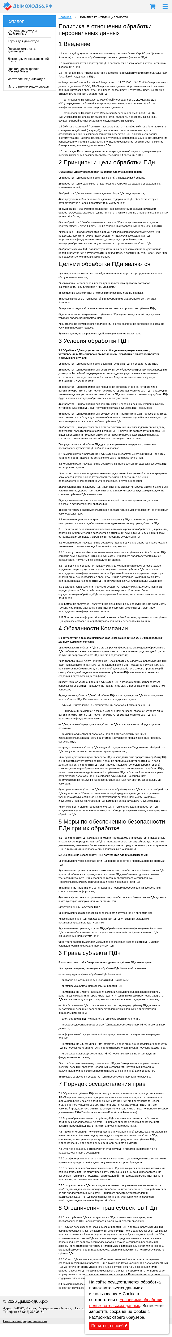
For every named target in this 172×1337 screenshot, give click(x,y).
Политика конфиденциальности (25, 1321)
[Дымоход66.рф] (27, 6)
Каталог (16, 22)
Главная (65, 17)
